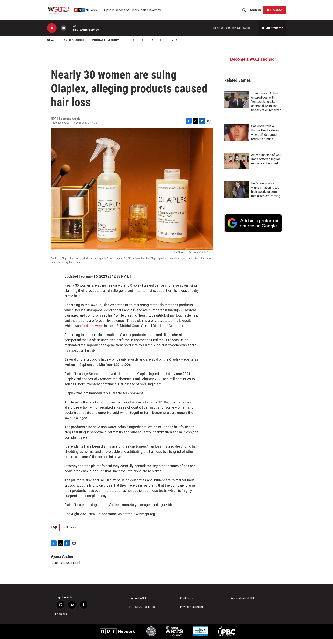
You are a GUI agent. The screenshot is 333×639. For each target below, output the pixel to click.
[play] (52, 28)
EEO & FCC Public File (142, 606)
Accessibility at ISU (242, 598)
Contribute (186, 598)
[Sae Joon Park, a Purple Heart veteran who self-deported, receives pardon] (236, 132)
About (156, 40)
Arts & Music (74, 40)
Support (136, 40)
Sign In (255, 10)
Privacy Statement (191, 606)
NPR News (69, 527)
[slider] (69, 28)
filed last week (92, 326)
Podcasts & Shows (107, 40)
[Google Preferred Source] (253, 223)
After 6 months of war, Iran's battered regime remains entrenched (266, 159)
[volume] (63, 28)
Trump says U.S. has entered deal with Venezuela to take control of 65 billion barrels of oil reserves (266, 101)
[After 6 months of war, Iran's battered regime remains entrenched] (236, 161)
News (51, 40)
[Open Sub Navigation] (58, 40)
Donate (276, 10)
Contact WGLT (138, 598)
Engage (175, 40)
